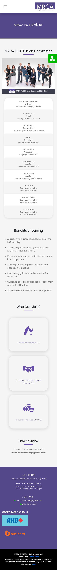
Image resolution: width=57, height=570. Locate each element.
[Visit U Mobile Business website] (15, 533)
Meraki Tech (34, 557)
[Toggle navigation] (5, 6)
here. (34, 564)
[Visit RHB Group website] (15, 520)
